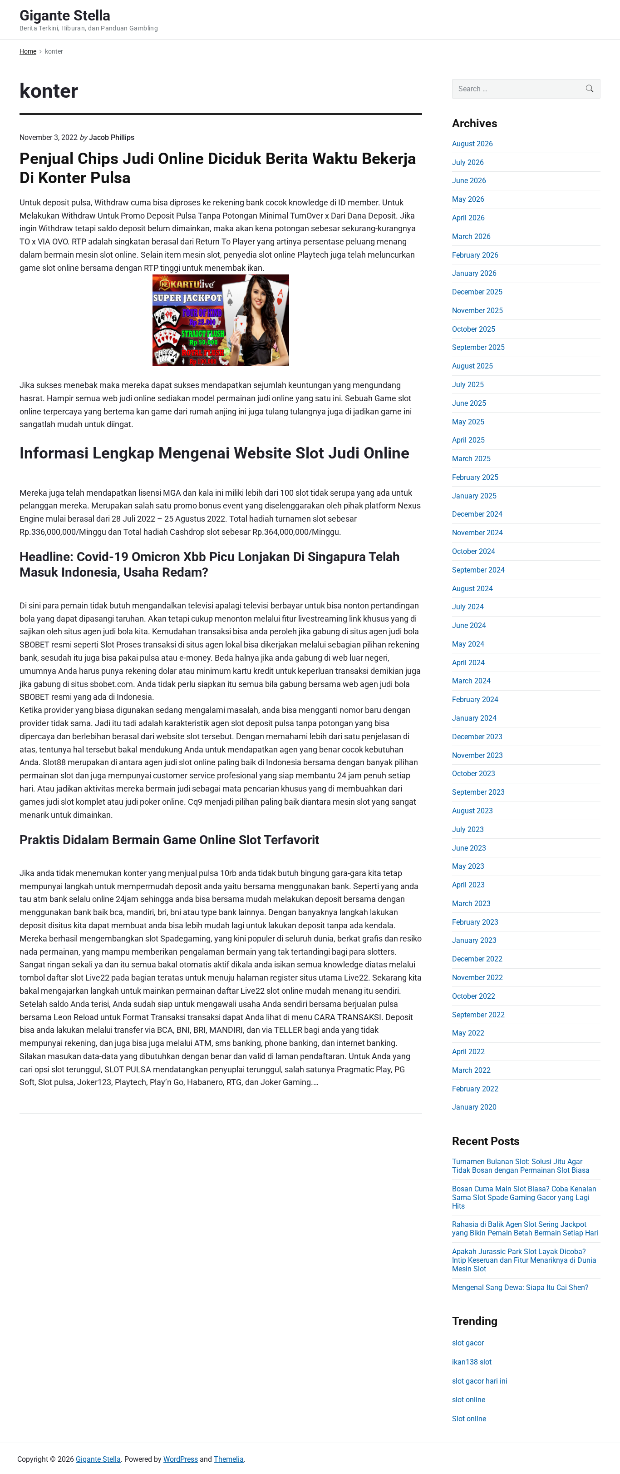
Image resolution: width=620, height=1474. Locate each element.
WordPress (180, 1459)
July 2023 (468, 829)
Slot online (469, 1418)
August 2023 (472, 811)
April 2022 (468, 1051)
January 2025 (474, 496)
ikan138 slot (472, 1362)
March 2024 (471, 681)
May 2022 (468, 1033)
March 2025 (471, 458)
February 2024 (475, 699)
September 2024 (478, 570)
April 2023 (468, 885)
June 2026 (469, 180)
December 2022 (477, 959)
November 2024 (477, 532)
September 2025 (478, 347)
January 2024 (474, 718)
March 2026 (471, 236)
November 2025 (477, 310)
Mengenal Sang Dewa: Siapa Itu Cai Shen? (520, 1287)
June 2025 (469, 403)
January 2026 (474, 273)
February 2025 (475, 477)
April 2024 (468, 662)
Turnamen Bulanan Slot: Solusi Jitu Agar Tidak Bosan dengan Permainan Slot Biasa (521, 1166)
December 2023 (477, 736)
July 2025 (468, 384)
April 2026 (468, 218)
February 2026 (475, 255)
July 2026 (468, 162)
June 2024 (469, 625)
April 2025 (468, 440)
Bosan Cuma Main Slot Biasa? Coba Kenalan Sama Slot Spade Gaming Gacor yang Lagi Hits (524, 1197)
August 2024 (472, 588)
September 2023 (478, 792)
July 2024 (468, 607)
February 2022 (475, 1089)
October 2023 (473, 773)
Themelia (229, 1459)
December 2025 (477, 292)
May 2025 (468, 422)
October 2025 (473, 329)
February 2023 (475, 922)
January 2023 (474, 940)
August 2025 (472, 366)
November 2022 (477, 977)
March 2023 (471, 903)
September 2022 (478, 1015)
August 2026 (472, 143)
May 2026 (468, 199)
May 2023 (468, 866)
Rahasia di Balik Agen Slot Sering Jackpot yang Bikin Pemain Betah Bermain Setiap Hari (525, 1228)
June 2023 (469, 848)
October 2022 (473, 996)
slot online (468, 1399)
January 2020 (474, 1107)
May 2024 (468, 644)
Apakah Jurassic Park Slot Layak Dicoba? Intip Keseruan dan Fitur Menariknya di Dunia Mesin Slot (524, 1260)
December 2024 (477, 514)
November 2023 (477, 755)
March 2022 (471, 1070)
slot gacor (468, 1343)
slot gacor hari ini (479, 1381)
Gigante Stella (98, 1459)
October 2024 (473, 551)
